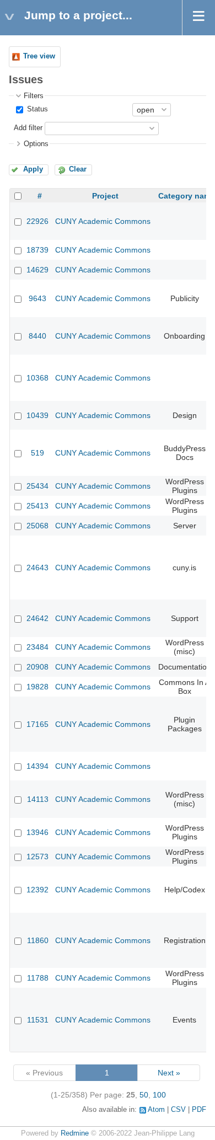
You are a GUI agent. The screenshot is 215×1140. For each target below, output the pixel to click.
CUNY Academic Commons (102, 221)
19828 (37, 686)
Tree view (39, 56)
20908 (37, 666)
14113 (38, 799)
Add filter (28, 128)
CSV (178, 1110)
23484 (37, 647)
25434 (37, 485)
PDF (199, 1110)
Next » (169, 1072)
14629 (37, 269)
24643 (37, 567)
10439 (37, 415)
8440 (37, 335)
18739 (37, 249)
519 (37, 452)
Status (36, 109)
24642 (37, 618)
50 (143, 1094)
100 (159, 1094)
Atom (156, 1110)
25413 (37, 505)
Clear (78, 169)
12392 (37, 889)
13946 (37, 832)
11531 (38, 1019)
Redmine (75, 1133)
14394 (37, 766)
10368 (37, 377)
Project (105, 195)
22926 (37, 221)
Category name (186, 195)
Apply (33, 169)
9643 (37, 298)
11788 (38, 977)
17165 (37, 724)
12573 (37, 856)
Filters (34, 96)
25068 (37, 525)
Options (36, 144)
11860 (38, 940)
